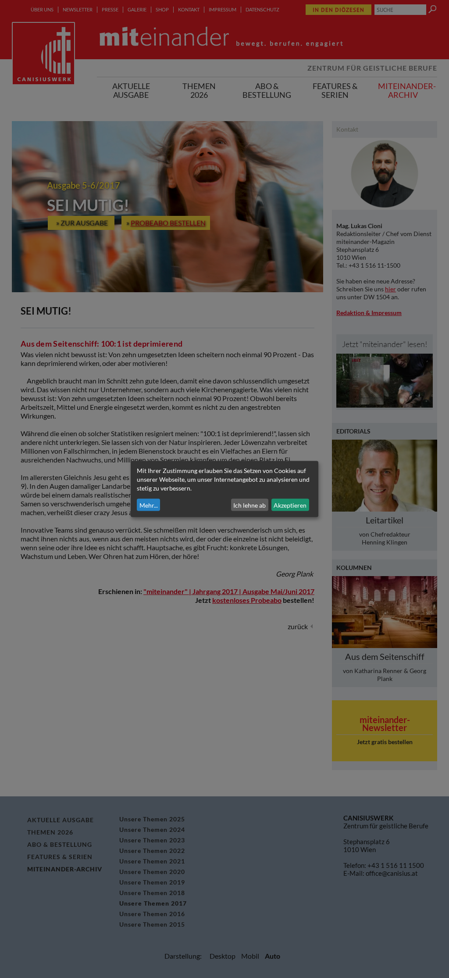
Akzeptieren (290, 505)
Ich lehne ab (249, 505)
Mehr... (148, 505)
